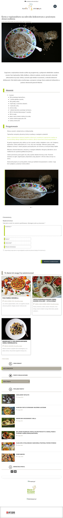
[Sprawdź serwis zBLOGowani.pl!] (31, 499)
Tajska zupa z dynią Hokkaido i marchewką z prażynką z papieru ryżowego (36, 443)
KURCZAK (6, 346)
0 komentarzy (28, 21)
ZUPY (23, 21)
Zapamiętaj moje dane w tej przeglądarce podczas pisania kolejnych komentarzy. (25, 250)
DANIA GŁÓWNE (7, 301)
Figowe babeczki (20, 454)
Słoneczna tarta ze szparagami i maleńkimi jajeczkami (31, 407)
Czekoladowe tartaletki (22, 395)
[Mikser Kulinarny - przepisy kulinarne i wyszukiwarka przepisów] (31, 494)
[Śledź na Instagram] (15, 471)
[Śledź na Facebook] (12, 471)
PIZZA (13, 301)
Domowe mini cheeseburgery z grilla (26, 418)
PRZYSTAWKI (10, 21)
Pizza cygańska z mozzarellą (10, 298)
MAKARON (11, 346)
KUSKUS (48, 304)
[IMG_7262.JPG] (31, 205)
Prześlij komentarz (51, 261)
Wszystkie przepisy (18, 21)
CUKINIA (37, 304)
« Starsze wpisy (5, 358)
